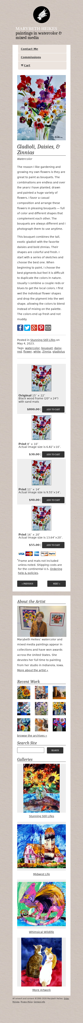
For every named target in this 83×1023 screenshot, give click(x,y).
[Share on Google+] (34, 327)
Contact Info (39, 1002)
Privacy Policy (27, 1002)
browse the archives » (32, 735)
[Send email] (48, 327)
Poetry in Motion (23, 708)
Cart (27, 65)
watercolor (32, 348)
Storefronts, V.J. (41, 692)
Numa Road (59, 692)
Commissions (31, 57)
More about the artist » (32, 670)
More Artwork (41, 990)
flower (27, 351)
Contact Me (29, 48)
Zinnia (46, 351)
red (19, 351)
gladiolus (59, 351)
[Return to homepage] (41, 14)
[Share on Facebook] (20, 327)
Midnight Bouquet (59, 724)
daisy (57, 348)
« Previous (27, 583)
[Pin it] (41, 327)
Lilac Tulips (41, 708)
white (37, 351)
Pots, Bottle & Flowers (59, 708)
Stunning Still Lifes (42, 340)
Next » (56, 583)
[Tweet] (27, 327)
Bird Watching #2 (41, 724)
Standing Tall (23, 692)
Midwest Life (41, 874)
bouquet (47, 348)
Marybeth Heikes (36, 28)
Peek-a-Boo (23, 724)
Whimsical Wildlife (41, 932)
